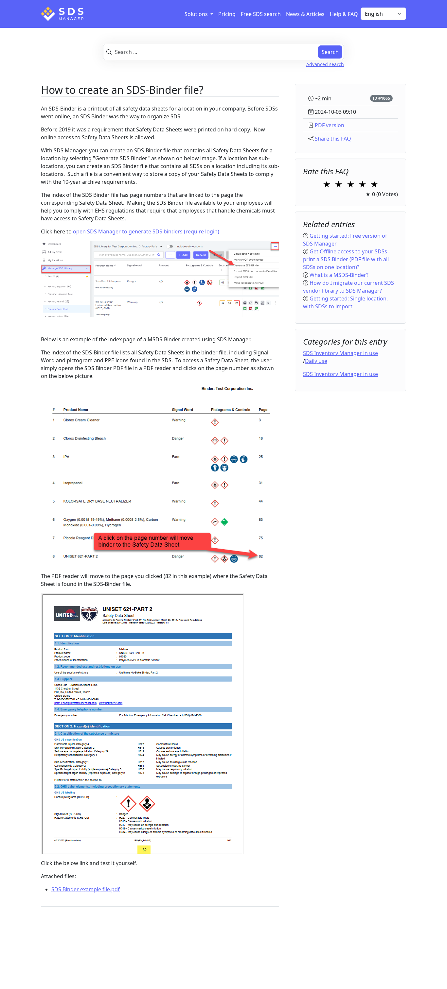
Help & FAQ (344, 14)
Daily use (316, 361)
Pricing (227, 14)
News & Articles (305, 14)
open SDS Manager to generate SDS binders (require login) (147, 231)
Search (330, 52)
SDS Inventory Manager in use (340, 353)
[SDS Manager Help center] (62, 14)
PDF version (329, 125)
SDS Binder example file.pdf (85, 889)
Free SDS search (261, 14)
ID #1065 (381, 98)
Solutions (197, 14)
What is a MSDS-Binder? (339, 275)
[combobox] (223, 52)
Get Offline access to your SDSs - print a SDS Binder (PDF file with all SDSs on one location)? (346, 259)
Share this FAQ (333, 138)
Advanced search (325, 64)
